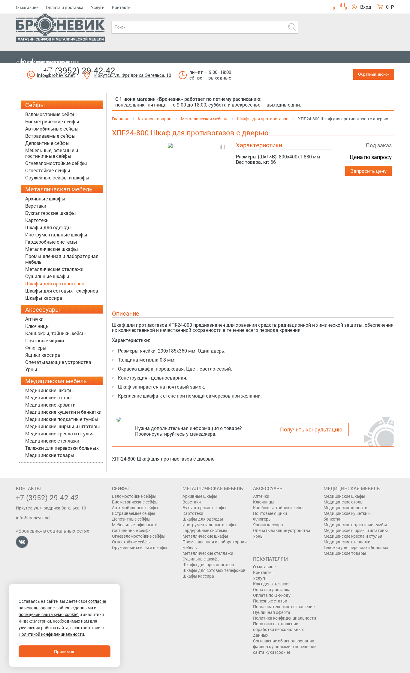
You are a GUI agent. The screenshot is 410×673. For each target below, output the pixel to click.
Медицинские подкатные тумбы (61, 419)
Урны (31, 369)
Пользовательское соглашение (284, 606)
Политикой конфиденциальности (51, 634)
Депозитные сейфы (47, 143)
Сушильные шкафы (47, 276)
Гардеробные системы (51, 242)
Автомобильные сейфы (52, 128)
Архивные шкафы (45, 198)
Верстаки (35, 206)
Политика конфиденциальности (284, 618)
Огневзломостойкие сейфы (56, 163)
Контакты (121, 7)
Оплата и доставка (64, 7)
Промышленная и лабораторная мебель (61, 259)
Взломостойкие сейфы (51, 114)
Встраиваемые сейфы (50, 136)
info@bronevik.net (33, 518)
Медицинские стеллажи (52, 440)
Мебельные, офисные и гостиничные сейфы (51, 153)
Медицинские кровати (50, 404)
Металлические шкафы (51, 249)
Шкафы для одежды (48, 227)
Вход (365, 7)
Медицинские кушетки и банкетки (63, 412)
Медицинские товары (49, 455)
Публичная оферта (271, 612)
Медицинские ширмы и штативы (62, 426)
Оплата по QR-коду (272, 595)
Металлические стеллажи (54, 269)
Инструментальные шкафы (56, 234)
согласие (97, 601)
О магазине (27, 7)
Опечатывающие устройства (58, 362)
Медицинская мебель (48, 67)
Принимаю (64, 651)
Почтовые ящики (44, 340)
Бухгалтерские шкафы (50, 213)
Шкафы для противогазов (54, 283)
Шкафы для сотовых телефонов (61, 290)
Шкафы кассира (43, 298)
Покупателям (58, 62)
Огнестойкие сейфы (47, 170)
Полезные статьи (270, 601)
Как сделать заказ (271, 584)
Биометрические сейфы (52, 121)
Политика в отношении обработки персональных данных (278, 629)
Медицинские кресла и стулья (59, 433)
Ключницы (37, 326)
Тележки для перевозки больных (62, 448)
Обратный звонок (373, 74)
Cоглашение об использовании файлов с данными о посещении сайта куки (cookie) (285, 646)
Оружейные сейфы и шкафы (57, 177)
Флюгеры (36, 347)
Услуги (97, 7)
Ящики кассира (42, 355)
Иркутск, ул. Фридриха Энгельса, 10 (132, 75)
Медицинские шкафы (49, 390)
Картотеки (37, 220)
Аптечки (34, 319)
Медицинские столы (48, 397)
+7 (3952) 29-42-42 (79, 70)
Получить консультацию (311, 429)
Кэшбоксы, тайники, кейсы (55, 333)
